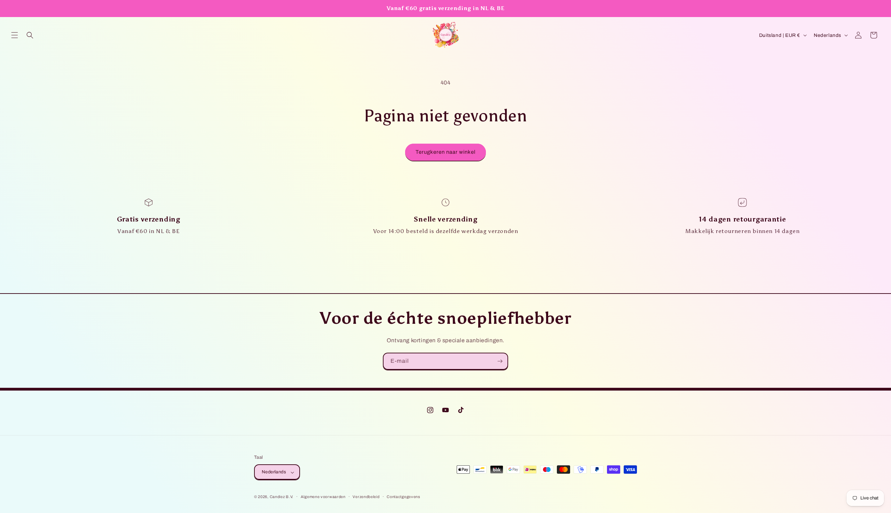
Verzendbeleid (366, 497)
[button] (14, 35)
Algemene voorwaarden (323, 497)
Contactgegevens (403, 497)
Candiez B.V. (281, 497)
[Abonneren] (499, 361)
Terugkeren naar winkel (445, 152)
